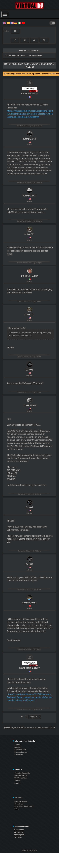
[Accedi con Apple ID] (34, 40)
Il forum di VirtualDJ (15, 56)
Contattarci (18, 804)
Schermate (18, 755)
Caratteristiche (20, 750)
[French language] (12, 23)
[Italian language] (19, 23)
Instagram (20, 835)
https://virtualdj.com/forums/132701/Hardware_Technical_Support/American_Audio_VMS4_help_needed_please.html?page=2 (30, 697)
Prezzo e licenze (20, 752)
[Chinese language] (23, 23)
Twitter (19, 837)
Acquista (17, 747)
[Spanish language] (8, 23)
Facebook (19, 830)
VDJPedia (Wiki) (20, 778)
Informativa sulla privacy (24, 806)
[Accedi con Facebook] (15, 40)
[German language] (15, 23)
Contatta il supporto (22, 773)
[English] (4, 23)
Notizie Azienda (20, 801)
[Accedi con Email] (15, 31)
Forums (17, 783)
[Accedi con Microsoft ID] (24, 40)
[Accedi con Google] (44, 40)
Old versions (35, 56)
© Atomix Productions (29, 850)
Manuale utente (20, 775)
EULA (16, 809)
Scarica (17, 745)
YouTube (19, 832)
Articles (17, 780)
